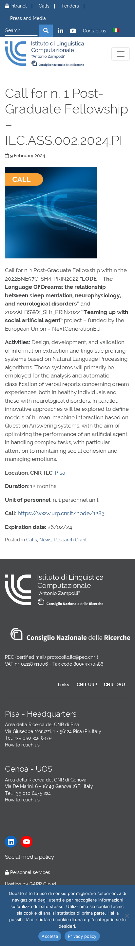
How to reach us (22, 744)
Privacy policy (82, 936)
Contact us (94, 31)
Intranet (18, 6)
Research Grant (70, 539)
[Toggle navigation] (120, 54)
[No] (127, 915)
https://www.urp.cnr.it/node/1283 (61, 513)
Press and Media (28, 18)
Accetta (50, 936)
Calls (44, 6)
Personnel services (30, 872)
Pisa (60, 472)
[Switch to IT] (115, 30)
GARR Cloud (42, 884)
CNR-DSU (114, 684)
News (45, 539)
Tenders (70, 6)
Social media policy (29, 856)
